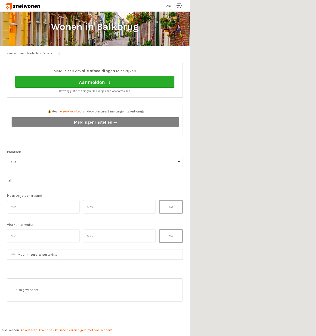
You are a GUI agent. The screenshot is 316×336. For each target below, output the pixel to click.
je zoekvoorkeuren (73, 111)
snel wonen (10, 330)
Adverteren (29, 330)
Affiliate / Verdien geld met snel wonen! (83, 330)
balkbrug (52, 53)
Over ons (46, 330)
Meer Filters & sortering (38, 254)
